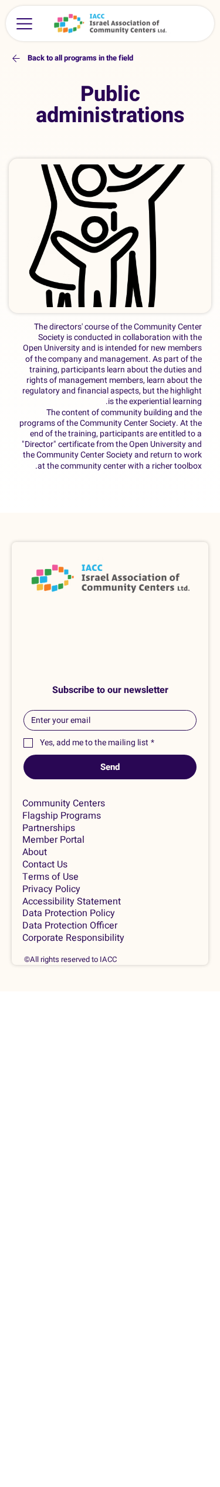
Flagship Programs (61, 816)
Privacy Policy (51, 889)
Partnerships (48, 828)
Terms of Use (50, 877)
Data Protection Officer (69, 926)
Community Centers (63, 804)
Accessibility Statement (71, 902)
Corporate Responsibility (73, 938)
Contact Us (44, 865)
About (34, 852)
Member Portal (53, 840)
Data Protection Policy (68, 913)
